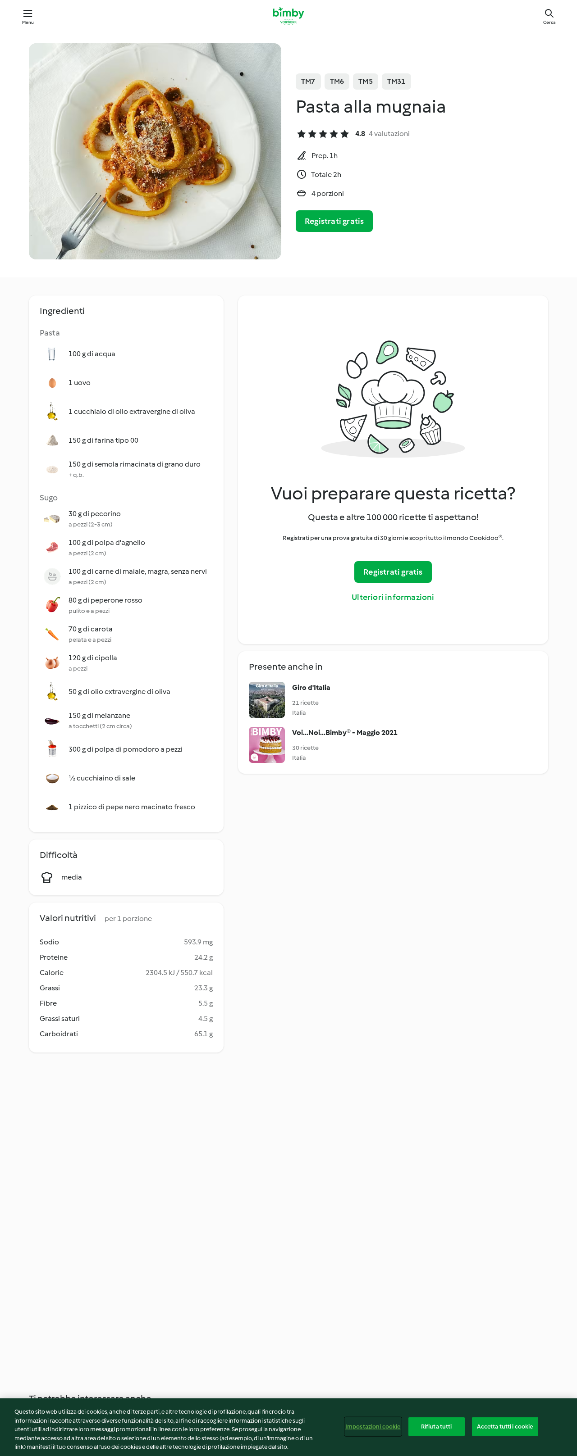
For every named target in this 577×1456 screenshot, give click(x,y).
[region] (288, 1427)
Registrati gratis (334, 221)
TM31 (396, 81)
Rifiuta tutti (436, 1426)
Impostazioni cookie (372, 1426)
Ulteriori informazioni (393, 597)
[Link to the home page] (288, 16)
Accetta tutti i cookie (505, 1426)
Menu (28, 22)
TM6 (337, 81)
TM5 (365, 81)
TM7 (308, 81)
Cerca (549, 22)
